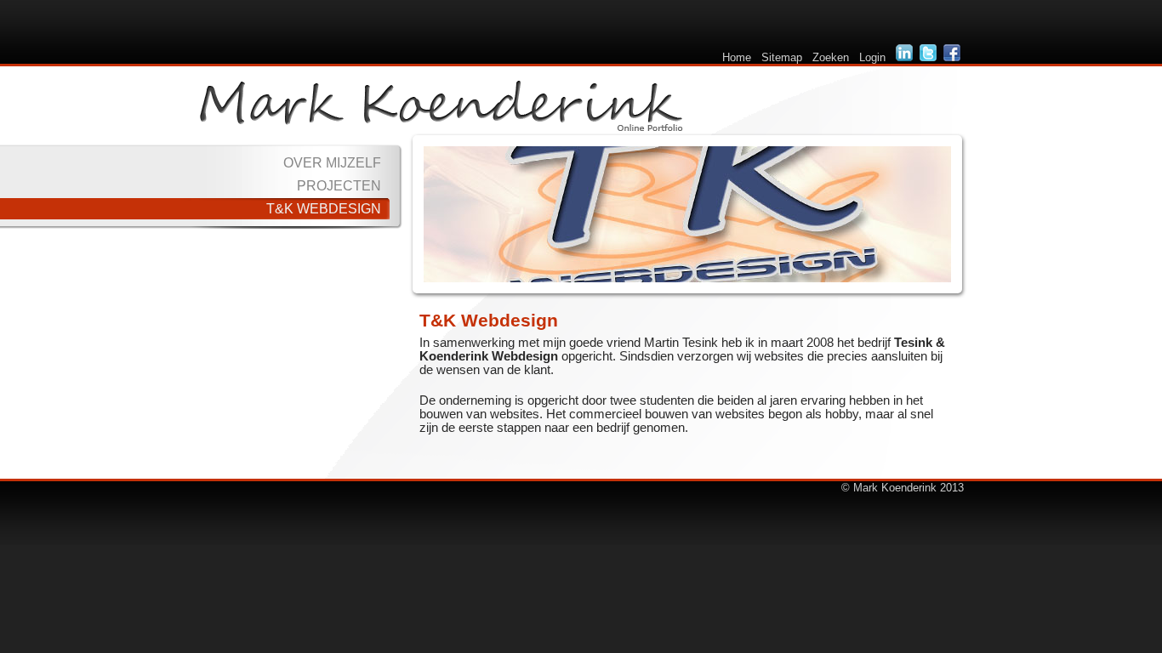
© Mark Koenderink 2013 (902, 487)
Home (736, 57)
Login (872, 57)
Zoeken (830, 57)
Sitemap (781, 57)
